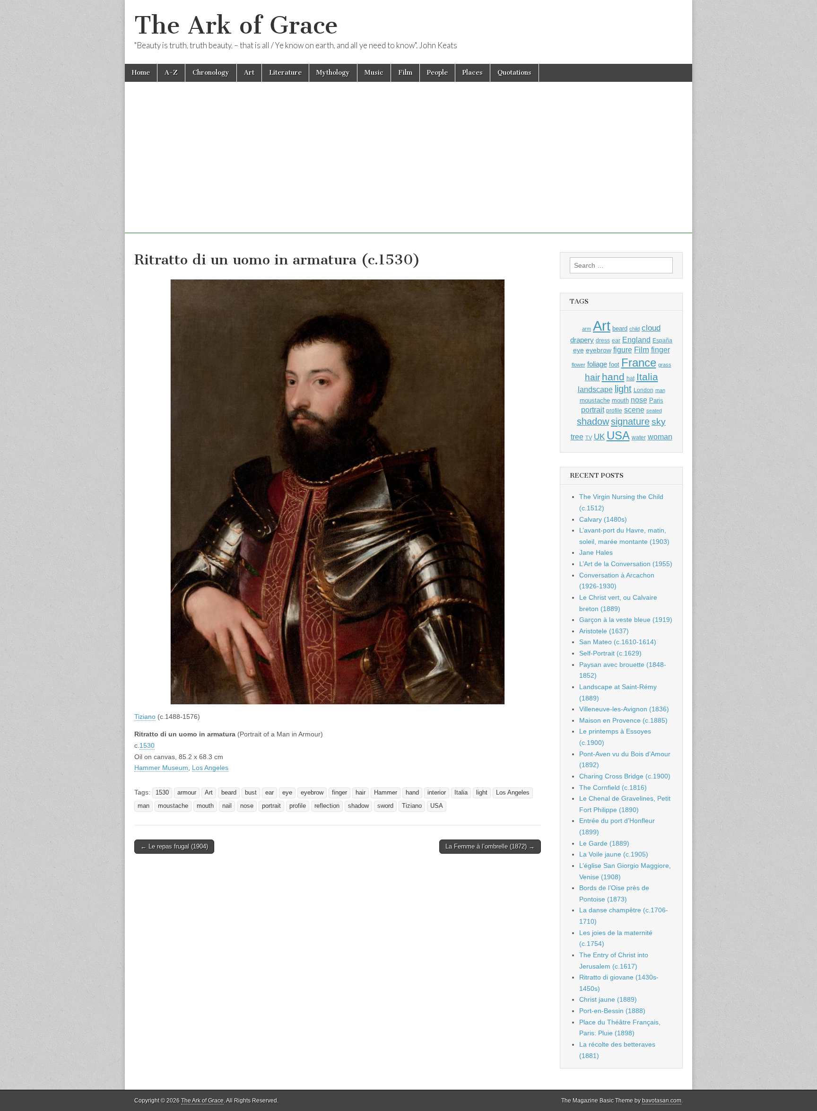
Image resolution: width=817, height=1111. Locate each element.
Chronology (210, 73)
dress (603, 340)
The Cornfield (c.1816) (613, 787)
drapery (582, 340)
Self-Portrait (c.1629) (610, 653)
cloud (651, 327)
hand (412, 792)
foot (614, 364)
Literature (285, 73)
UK (599, 436)
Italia (461, 792)
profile (297, 806)
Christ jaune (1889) (608, 999)
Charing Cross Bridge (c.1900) (624, 776)
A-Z (171, 73)
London (643, 390)
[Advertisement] (408, 167)
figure (622, 350)
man (143, 806)
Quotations (514, 73)
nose (246, 806)
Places (472, 73)
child (634, 329)
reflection (326, 806)
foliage (597, 364)
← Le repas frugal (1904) (174, 846)
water (639, 437)
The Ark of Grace (236, 25)
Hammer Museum (161, 767)
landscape (595, 389)
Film (405, 73)
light (481, 792)
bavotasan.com (661, 1100)
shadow (358, 806)
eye (287, 792)
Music (374, 73)
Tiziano (145, 716)
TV (588, 437)
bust (251, 792)
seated (654, 410)
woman (660, 436)
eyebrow (312, 792)
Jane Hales (596, 552)
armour (186, 792)
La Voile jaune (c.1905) (613, 854)
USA (436, 806)
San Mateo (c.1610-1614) (617, 642)
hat (630, 378)
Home (141, 73)
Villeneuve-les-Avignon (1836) (624, 709)
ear (269, 792)
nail (227, 806)
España (662, 340)
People (437, 73)
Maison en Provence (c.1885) (623, 720)
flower (578, 364)
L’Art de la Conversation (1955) (625, 564)
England (636, 339)
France (638, 362)
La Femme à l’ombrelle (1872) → (490, 846)
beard (228, 792)
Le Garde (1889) (604, 843)
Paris (656, 400)
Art (249, 73)
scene (634, 410)
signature (630, 421)
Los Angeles (210, 767)
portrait (271, 806)
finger (339, 792)
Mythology (333, 73)
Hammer (385, 792)
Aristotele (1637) (604, 631)
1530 (147, 745)
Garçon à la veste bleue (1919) (625, 619)
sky (659, 422)
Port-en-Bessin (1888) (612, 1011)
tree (577, 436)
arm (586, 329)
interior (436, 792)
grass (664, 364)
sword (385, 806)
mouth (205, 806)
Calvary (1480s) (603, 519)
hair (360, 792)
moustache (173, 806)
